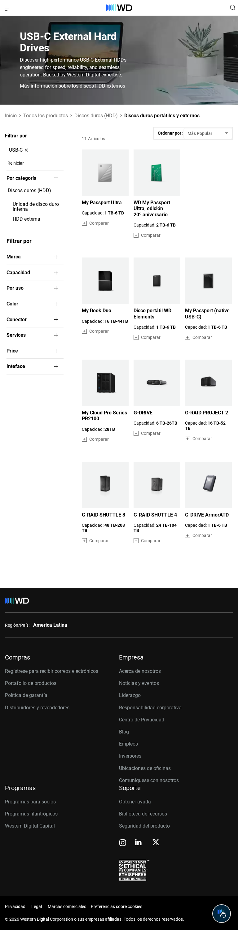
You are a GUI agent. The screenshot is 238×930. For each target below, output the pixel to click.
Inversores (130, 756)
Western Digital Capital (30, 826)
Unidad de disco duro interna (36, 207)
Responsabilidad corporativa (150, 708)
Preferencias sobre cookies (116, 906)
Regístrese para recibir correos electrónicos (51, 671)
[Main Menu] (8, 7)
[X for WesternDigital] (155, 843)
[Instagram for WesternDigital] (122, 843)
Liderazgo (130, 695)
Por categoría (22, 178)
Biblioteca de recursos (143, 814)
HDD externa (26, 219)
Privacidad (15, 906)
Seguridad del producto (144, 826)
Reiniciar (15, 163)
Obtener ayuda (135, 802)
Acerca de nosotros (140, 671)
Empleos (128, 744)
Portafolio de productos (30, 683)
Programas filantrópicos (31, 814)
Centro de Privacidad (141, 720)
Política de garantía (26, 695)
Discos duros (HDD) (29, 190)
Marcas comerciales (67, 906)
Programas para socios (30, 802)
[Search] (233, 7)
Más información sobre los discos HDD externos (72, 86)
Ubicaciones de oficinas (145, 768)
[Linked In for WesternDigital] (139, 843)
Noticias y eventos (139, 683)
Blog (124, 732)
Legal (36, 906)
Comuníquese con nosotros (149, 780)
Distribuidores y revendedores (37, 708)
